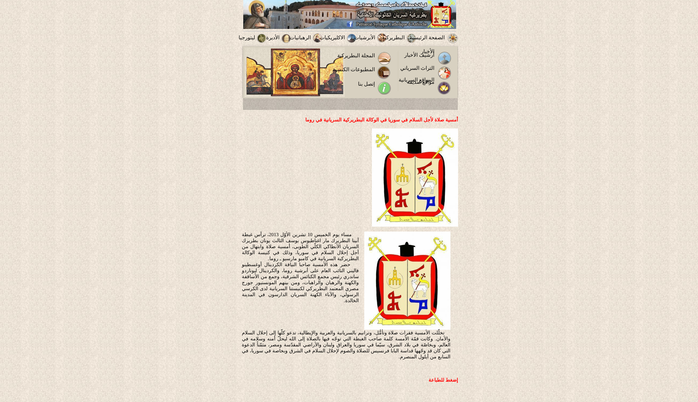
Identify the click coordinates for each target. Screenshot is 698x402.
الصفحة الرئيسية (427, 37)
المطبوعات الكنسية (354, 69)
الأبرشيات (364, 37)
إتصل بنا (366, 84)
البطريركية (393, 37)
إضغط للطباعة (443, 380)
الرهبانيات (300, 37)
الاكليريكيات (332, 37)
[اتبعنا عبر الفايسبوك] (350, 26)
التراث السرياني (417, 68)
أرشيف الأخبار (419, 55)
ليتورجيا (247, 37)
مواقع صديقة (420, 82)
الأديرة (272, 37)
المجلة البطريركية (356, 55)
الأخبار (427, 51)
